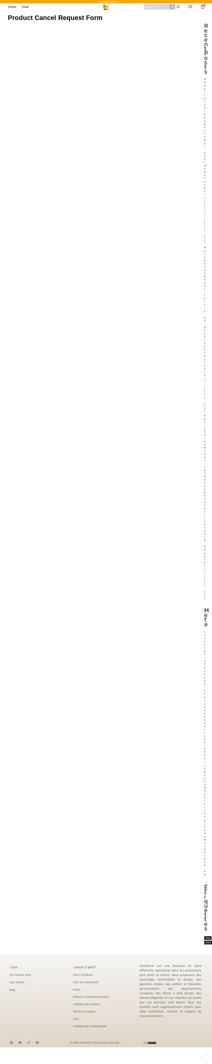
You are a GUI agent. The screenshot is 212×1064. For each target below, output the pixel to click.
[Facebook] (37, 1042)
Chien (12, 7)
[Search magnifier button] (172, 6)
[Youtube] (20, 1042)
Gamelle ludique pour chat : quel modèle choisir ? (205, 143)
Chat (25, 7)
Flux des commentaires (205, 788)
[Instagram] (29, 1042)
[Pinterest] (11, 1042)
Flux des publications (204, 726)
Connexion (205, 681)
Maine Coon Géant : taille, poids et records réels (205, 311)
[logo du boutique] (106, 6)
